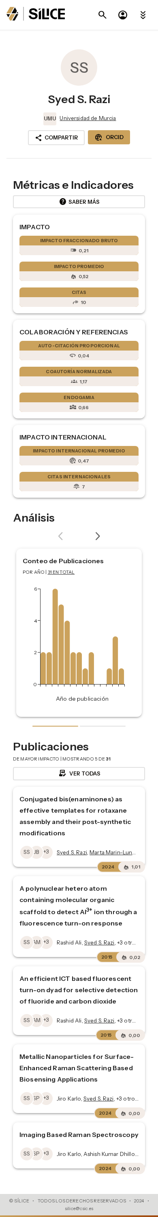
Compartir (56, 138)
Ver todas (79, 773)
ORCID (109, 137)
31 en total (61, 572)
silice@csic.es (79, 1208)
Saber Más (79, 202)
